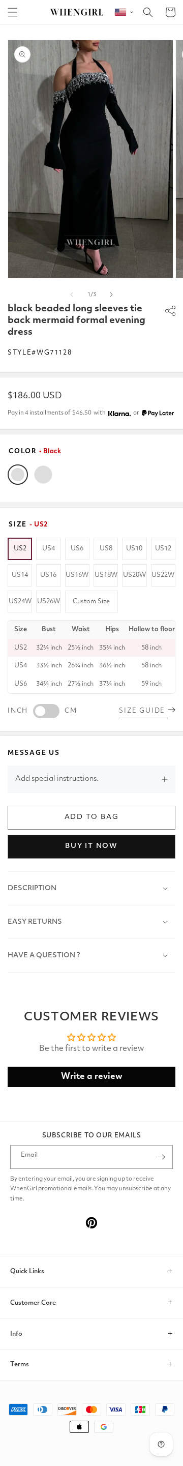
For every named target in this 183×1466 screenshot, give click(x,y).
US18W (106, 575)
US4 (48, 548)
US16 (48, 575)
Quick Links (27, 1271)
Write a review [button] (92, 1076)
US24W (20, 601)
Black (18, 474)
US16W (77, 575)
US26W (48, 601)
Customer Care (33, 1303)
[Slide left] (71, 294)
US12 (163, 548)
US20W (134, 575)
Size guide (143, 711)
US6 (77, 548)
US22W (162, 575)
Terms (19, 1364)
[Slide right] (111, 294)
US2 (20, 548)
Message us (34, 753)
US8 (106, 548)
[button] (13, 12)
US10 (134, 548)
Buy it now (91, 845)
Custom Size (91, 601)
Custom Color (43, 474)
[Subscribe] (161, 1157)
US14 (20, 575)
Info (16, 1334)
